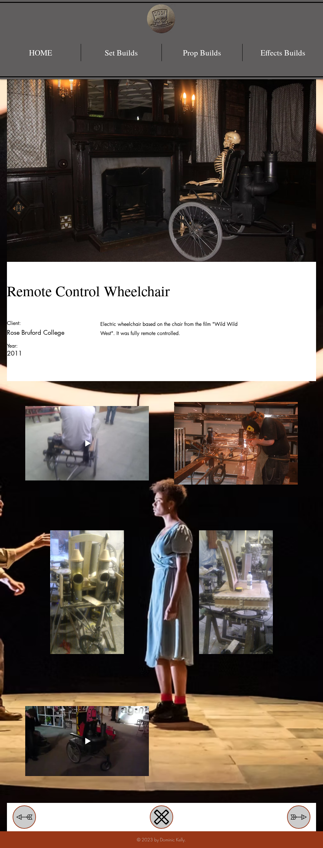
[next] (24, 817)
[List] (161, 817)
